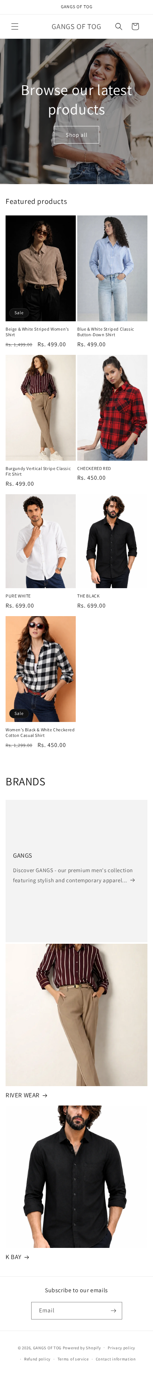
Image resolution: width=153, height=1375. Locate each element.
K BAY (14, 1257)
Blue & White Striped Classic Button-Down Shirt (105, 332)
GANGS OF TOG (47, 1347)
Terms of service (73, 1359)
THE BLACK (88, 596)
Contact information (116, 1359)
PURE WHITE (18, 596)
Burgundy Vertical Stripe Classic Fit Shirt (38, 471)
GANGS (22, 855)
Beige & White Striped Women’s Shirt (37, 332)
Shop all (77, 134)
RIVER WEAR (23, 1095)
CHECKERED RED (94, 468)
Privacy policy (121, 1347)
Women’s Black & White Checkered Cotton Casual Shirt (40, 732)
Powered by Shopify (82, 1347)
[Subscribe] (113, 1310)
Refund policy (37, 1359)
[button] (15, 26)
